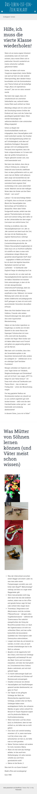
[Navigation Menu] (35, 11)
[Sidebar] (2, 11)
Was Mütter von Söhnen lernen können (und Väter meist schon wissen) (17, 447)
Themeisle (18, 789)
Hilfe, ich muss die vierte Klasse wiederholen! (18, 37)
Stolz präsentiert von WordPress (12, 787)
